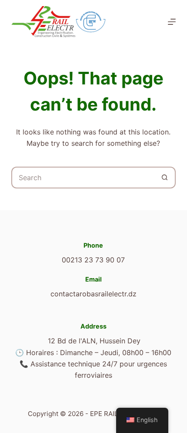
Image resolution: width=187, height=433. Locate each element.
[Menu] (172, 22)
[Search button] (165, 177)
